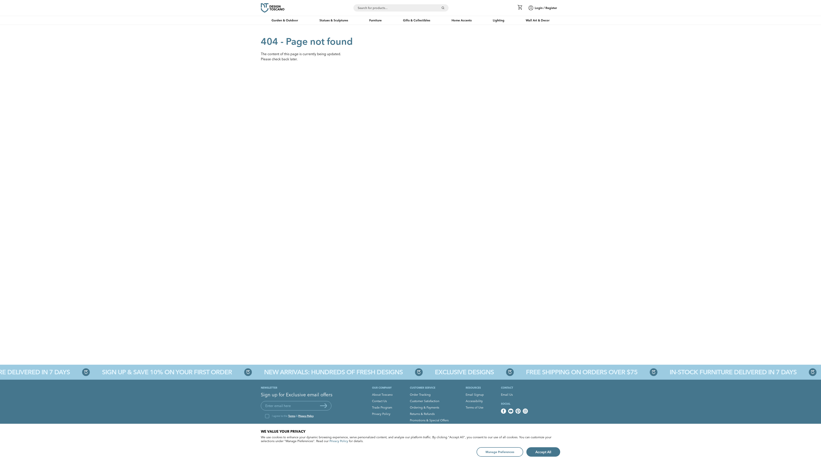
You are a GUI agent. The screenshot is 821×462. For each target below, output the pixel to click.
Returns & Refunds (422, 414)
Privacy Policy (306, 416)
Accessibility (474, 401)
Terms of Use (474, 407)
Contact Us (379, 401)
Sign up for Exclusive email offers (296, 395)
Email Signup (475, 395)
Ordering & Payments (424, 407)
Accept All (543, 452)
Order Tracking (420, 395)
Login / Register (546, 8)
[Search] (443, 7)
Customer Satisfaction (424, 401)
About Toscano (382, 395)
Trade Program (382, 407)
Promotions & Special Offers (429, 420)
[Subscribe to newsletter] (323, 405)
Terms (291, 416)
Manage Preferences (500, 452)
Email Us (507, 395)
